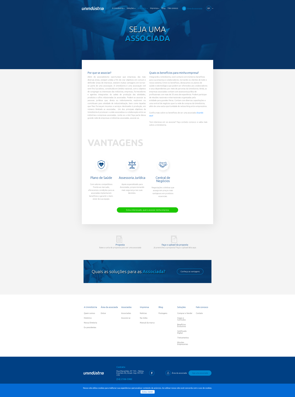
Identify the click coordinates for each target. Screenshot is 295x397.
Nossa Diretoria (90, 323)
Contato (199, 313)
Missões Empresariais (182, 343)
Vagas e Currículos (181, 319)
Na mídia (143, 318)
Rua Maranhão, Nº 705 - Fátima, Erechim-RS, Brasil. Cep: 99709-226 (130, 373)
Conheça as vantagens (190, 271)
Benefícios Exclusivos (181, 325)
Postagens (163, 313)
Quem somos (89, 313)
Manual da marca (147, 323)
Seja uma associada (200, 373)
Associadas (126, 313)
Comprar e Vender (184, 313)
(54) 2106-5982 (124, 379)
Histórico (88, 318)
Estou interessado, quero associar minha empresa (147, 210)
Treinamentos (183, 338)
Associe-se (125, 318)
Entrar (103, 313)
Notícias (143, 313)
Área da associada (194, 8)
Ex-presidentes (90, 327)
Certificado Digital (182, 332)
